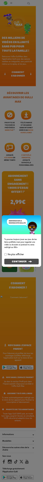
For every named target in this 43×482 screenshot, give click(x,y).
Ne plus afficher (16, 254)
